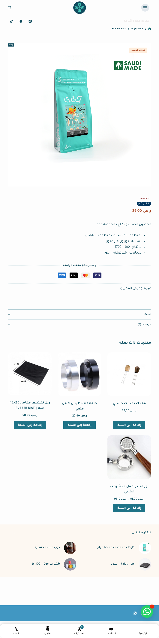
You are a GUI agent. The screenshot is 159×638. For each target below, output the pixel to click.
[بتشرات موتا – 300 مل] (70, 564)
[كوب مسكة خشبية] (70, 548)
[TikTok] (11, 21)
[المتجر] (149, 29)
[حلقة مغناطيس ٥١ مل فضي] (79, 374)
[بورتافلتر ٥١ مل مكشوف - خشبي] (129, 457)
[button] (147, 611)
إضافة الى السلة (129, 425)
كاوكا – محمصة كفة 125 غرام (116, 547)
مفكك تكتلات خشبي (129, 403)
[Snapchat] (20, 21)
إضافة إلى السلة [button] (79, 425)
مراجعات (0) (144, 324)
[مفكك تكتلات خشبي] (129, 374)
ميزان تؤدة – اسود (123, 564)
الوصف (147, 314)
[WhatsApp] (135, 613)
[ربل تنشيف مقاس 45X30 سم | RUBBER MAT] (29, 373)
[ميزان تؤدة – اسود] (145, 564)
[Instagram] (30, 21)
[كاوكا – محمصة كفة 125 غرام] (145, 548)
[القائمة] (145, 8)
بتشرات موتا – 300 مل (45, 564)
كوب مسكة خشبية (47, 547)
